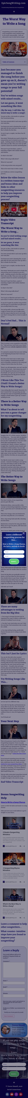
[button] (23, 533)
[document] (14, 549)
